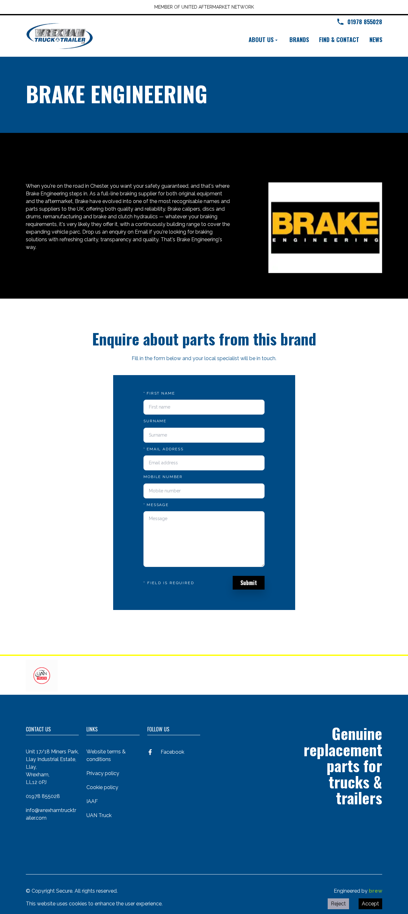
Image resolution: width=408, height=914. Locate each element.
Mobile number (163, 477)
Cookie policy (102, 787)
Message (156, 505)
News (375, 39)
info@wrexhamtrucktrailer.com (51, 814)
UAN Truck (99, 815)
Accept (370, 904)
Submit (248, 582)
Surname (154, 421)
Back (40, 156)
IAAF (92, 801)
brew (375, 891)
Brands (299, 39)
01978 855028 (43, 796)
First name (159, 393)
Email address (163, 449)
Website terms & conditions (106, 755)
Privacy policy (102, 773)
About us (261, 39)
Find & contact (339, 39)
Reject (338, 904)
